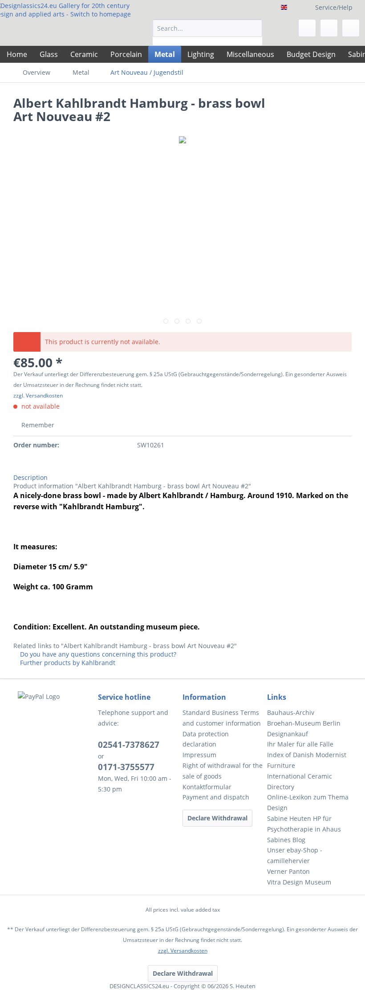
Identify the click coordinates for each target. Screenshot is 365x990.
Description (30, 477)
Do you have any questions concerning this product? (97, 654)
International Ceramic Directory (299, 781)
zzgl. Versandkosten (38, 395)
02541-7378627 (128, 745)
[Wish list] (307, 28)
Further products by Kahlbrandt (66, 662)
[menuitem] (207, 32)
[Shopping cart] (351, 28)
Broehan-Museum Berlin (304, 723)
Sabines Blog (286, 840)
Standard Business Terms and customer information (221, 717)
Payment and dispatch (215, 797)
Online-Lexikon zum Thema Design (308, 802)
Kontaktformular (206, 787)
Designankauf (287, 734)
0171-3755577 (126, 767)
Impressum (199, 755)
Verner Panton (288, 871)
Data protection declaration (205, 739)
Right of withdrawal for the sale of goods (222, 770)
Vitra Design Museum (299, 882)
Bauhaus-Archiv (290, 712)
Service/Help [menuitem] (333, 7)
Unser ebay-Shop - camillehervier (294, 855)
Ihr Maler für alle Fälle (300, 744)
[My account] (329, 28)
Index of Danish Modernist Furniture (306, 760)
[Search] (254, 28)
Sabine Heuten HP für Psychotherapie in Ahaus (304, 823)
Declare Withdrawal (217, 818)
